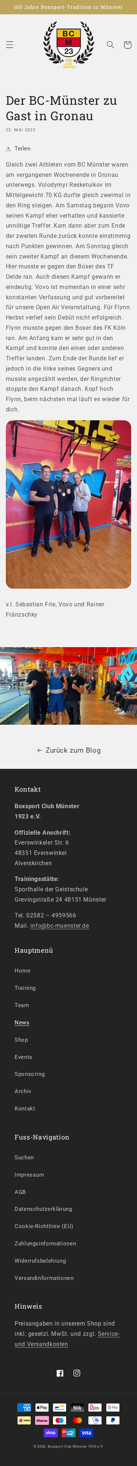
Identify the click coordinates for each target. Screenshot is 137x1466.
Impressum (29, 1174)
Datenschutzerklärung (43, 1209)
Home (23, 970)
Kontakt (25, 1108)
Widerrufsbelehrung (40, 1261)
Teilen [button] (23, 148)
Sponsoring (30, 1074)
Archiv (23, 1091)
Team (22, 1005)
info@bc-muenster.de (59, 925)
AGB (20, 1192)
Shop (21, 1040)
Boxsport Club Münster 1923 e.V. (76, 1446)
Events (24, 1057)
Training (25, 988)
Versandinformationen (44, 1278)
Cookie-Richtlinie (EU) (44, 1226)
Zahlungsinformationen (45, 1243)
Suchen (24, 1157)
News (22, 1022)
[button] (9, 44)
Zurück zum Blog (73, 750)
